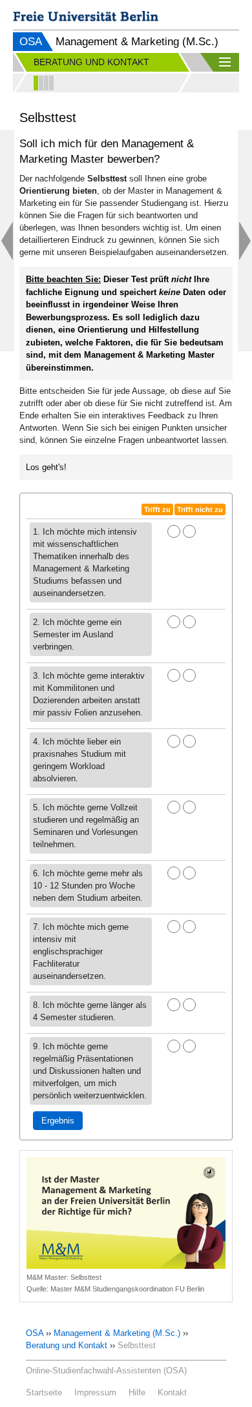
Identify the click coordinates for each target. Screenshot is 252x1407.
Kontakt (172, 1392)
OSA (30, 42)
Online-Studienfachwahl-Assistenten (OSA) (106, 1370)
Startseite (44, 1392)
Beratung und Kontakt (66, 1345)
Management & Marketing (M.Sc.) (117, 1333)
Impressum (95, 1392)
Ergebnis (57, 1120)
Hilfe (137, 1392)
